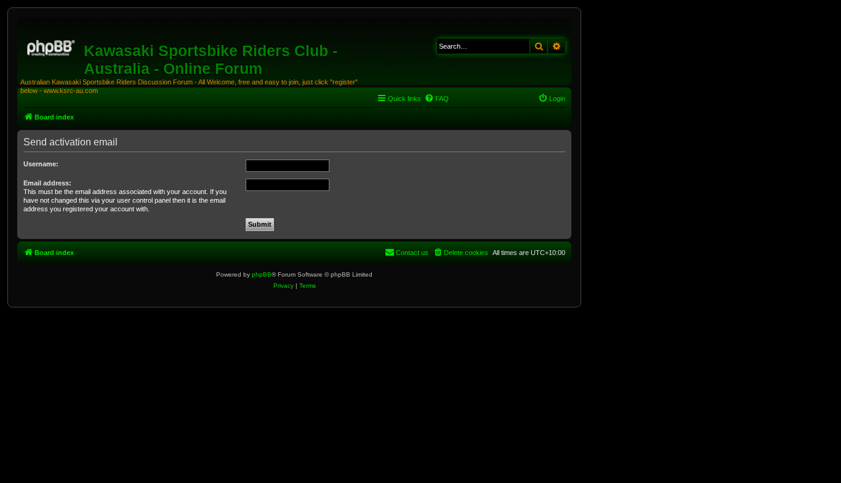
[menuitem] (436, 98)
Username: (40, 164)
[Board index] (52, 46)
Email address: (47, 183)
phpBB (262, 274)
